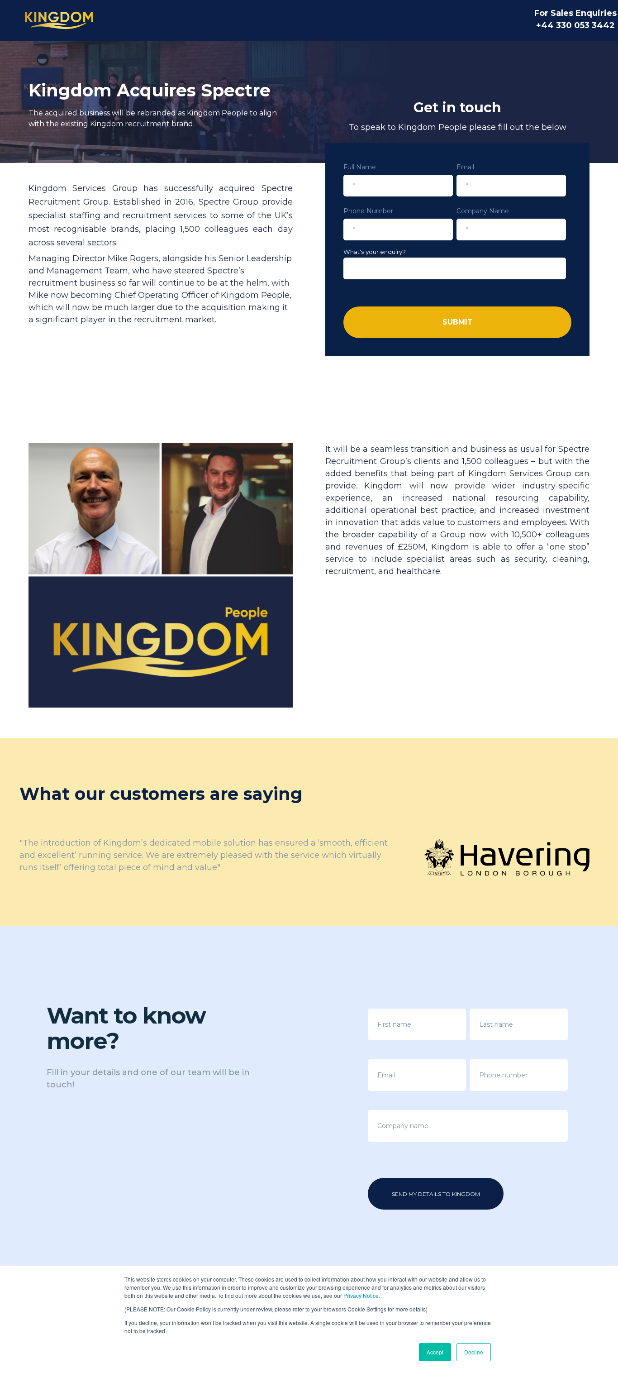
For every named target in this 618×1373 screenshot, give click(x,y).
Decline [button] (473, 1352)
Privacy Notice (361, 1295)
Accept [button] (435, 1352)
